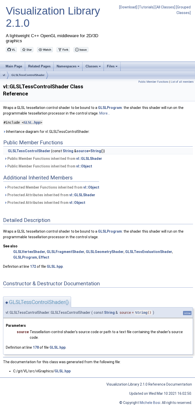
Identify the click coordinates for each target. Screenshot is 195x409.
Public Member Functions (153, 81)
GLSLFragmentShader (65, 252)
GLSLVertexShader (29, 252)
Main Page (14, 66)
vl (4, 75)
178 (36, 347)
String (68, 151)
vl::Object (84, 166)
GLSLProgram (110, 108)
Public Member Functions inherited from (54, 159)
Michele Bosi (150, 403)
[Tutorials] (146, 7)
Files (112, 67)
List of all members (182, 81)
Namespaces (68, 67)
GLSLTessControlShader (27, 75)
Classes (94, 67)
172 (33, 266)
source (82, 151)
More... (104, 113)
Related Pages (39, 66)
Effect (44, 257)
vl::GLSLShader (89, 159)
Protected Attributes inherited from (51, 195)
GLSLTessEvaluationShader (148, 252)
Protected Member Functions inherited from (53, 187)
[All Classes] (165, 7)
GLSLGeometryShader (105, 252)
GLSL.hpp (32, 122)
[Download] (128, 7)
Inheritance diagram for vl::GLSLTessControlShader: (47, 132)
